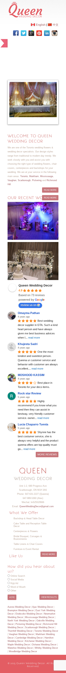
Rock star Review (29, 393)
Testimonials (35, 67)
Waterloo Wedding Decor (20, 648)
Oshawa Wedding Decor (44, 644)
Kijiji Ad (14, 583)
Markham (34, 176)
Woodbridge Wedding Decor (23, 651)
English (40, 24)
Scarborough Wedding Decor (39, 627)
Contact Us (19, 76)
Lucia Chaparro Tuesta (33, 424)
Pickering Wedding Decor (28, 624)
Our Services (20, 50)
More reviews (47, 454)
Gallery (39, 50)
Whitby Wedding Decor (46, 648)
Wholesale (48, 58)
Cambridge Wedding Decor (29, 637)
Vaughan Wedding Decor (21, 634)
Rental (31, 58)
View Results (49, 597)
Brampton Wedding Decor (21, 610)
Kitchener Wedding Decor (38, 641)
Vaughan (12, 180)
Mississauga (46, 176)
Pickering (37, 180)
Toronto (24, 176)
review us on (28, 304)
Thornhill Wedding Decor (20, 631)
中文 (55, 24)
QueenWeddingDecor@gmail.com (36, 506)
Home (16, 41)
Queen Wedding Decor (35, 285)
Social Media (17, 579)
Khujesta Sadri (27, 344)
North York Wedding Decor (21, 620)
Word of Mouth (18, 587)
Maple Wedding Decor (19, 644)
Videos (16, 58)
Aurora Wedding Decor (19, 607)
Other (13, 590)
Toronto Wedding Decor (46, 631)
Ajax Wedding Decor (42, 607)
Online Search (18, 576)
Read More (50, 190)
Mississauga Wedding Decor (39, 617)
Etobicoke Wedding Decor (28, 613)
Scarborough (24, 180)
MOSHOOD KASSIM (31, 375)
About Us (32, 41)
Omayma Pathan (29, 313)
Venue (16, 67)
